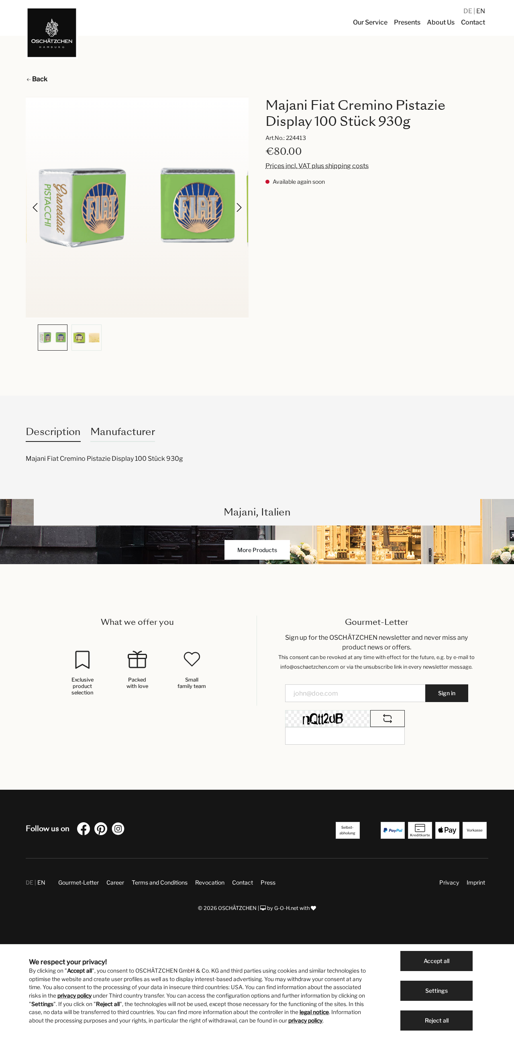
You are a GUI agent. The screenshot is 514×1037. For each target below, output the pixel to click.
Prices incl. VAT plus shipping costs (317, 166)
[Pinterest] (102, 830)
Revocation (209, 882)
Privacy (449, 882)
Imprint (476, 882)
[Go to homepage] (52, 32)
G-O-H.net (286, 908)
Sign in (446, 693)
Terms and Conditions (160, 882)
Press (268, 882)
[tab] (53, 431)
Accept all (436, 960)
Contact (242, 882)
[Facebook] (85, 830)
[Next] (238, 207)
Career (115, 882)
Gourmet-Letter (78, 882)
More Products (257, 549)
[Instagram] (120, 830)
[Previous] (35, 207)
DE (468, 11)
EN (480, 11)
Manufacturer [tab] (122, 432)
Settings (436, 990)
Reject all (437, 1020)
